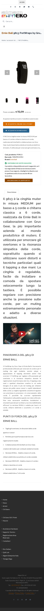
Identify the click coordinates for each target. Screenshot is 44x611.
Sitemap (11, 593)
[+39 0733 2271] (33, 7)
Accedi (22, 2)
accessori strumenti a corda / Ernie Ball (12, 40)
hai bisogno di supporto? (18, 180)
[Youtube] (29, 7)
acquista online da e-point (20, 124)
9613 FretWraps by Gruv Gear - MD (24, 40)
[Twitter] (24, 7)
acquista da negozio (17, 130)
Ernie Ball (7, 33)
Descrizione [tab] (11, 192)
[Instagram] (15, 7)
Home (4, 40)
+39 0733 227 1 (16, 585)
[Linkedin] (19, 7)
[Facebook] (10, 7)
